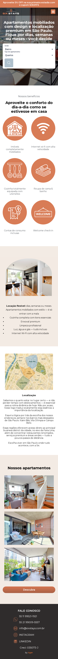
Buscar (9, 62)
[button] (53, 11)
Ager (30, 652)
